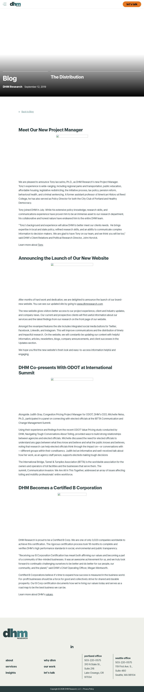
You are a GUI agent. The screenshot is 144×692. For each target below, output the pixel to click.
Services (11, 666)
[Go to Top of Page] (15, 633)
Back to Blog (28, 112)
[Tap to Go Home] (15, 4)
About (9, 660)
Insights (11, 672)
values (49, 594)
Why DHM (50, 660)
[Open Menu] (6, 4)
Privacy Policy (88, 689)
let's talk (132, 4)
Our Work (49, 666)
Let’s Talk (49, 672)
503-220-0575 (92, 660)
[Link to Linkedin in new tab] (72, 646)
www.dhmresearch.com (90, 303)
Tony (40, 244)
